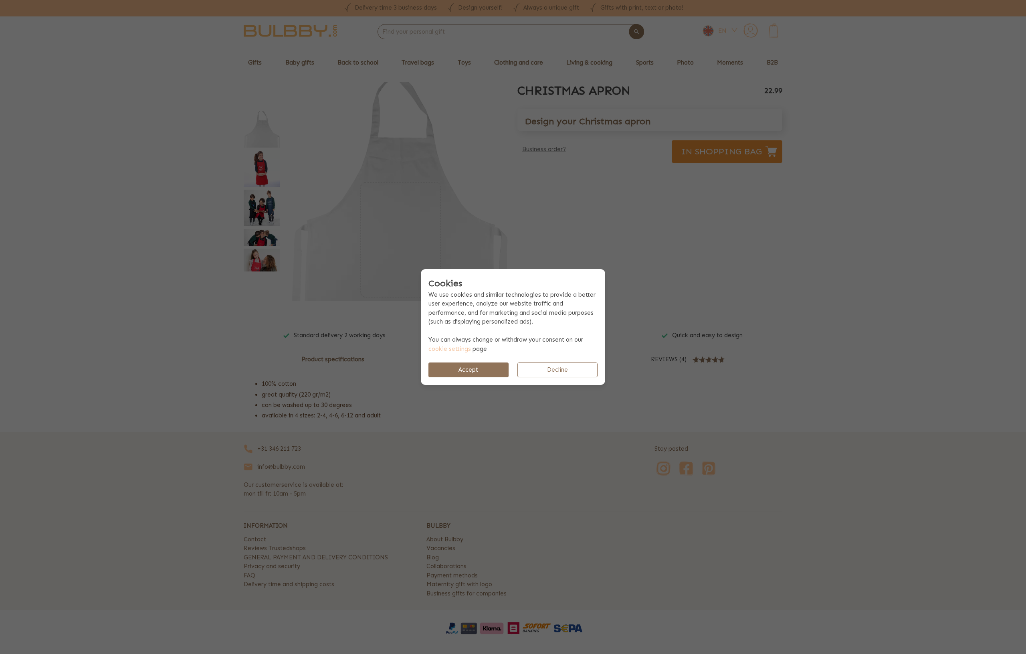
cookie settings (449, 348)
